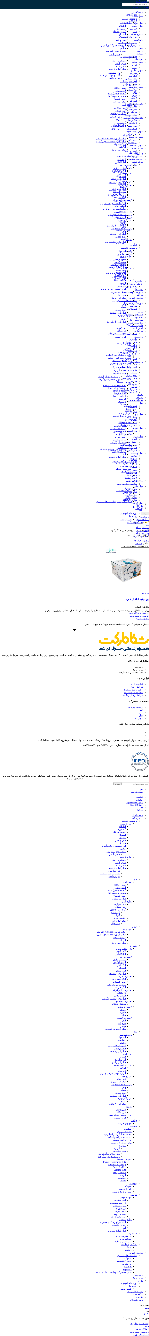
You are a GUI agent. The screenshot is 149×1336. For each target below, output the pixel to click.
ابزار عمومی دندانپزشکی (120, 333)
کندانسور (121, 254)
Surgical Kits (131, 15)
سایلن (134, 475)
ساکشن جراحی (130, 112)
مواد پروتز (138, 436)
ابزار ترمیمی (126, 248)
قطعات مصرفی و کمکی (120, 357)
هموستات (132, 309)
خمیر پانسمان (119, 99)
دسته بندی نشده (135, 159)
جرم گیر (122, 236)
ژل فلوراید (121, 434)
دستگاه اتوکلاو (119, 215)
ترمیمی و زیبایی (129, 19)
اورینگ (140, 51)
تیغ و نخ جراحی (130, 370)
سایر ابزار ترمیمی (117, 265)
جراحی (134, 339)
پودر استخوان (119, 373)
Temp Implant (119, 396)
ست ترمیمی (120, 262)
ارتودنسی (138, 40)
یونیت (134, 67)
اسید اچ (122, 34)
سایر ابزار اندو (119, 277)
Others (123, 404)
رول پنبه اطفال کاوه (137, 599)
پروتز (134, 131)
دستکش (133, 372)
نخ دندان (128, 496)
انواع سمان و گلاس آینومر (125, 461)
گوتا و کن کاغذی (118, 113)
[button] (139, 616)
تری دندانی (121, 295)
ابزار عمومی (120, 337)
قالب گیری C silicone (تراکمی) (111, 141)
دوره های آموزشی (128, 37)
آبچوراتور (133, 73)
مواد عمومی (137, 486)
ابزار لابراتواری (125, 315)
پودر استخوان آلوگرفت (109, 376)
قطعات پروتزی (124, 352)
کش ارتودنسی (125, 413)
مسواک (139, 397)
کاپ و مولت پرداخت (110, 75)
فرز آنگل (121, 330)
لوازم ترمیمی (125, 57)
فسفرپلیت (132, 128)
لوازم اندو (138, 336)
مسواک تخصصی (135, 400)
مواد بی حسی (119, 439)
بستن (146, 1308)
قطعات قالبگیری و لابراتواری (118, 355)
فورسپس (121, 286)
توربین (134, 95)
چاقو (123, 319)
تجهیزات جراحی (135, 103)
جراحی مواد (137, 148)
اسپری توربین (119, 426)
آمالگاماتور (132, 89)
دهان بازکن (120, 63)
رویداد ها (139, 289)
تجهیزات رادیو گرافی (133, 117)
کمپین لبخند (137, 328)
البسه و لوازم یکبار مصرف (113, 448)
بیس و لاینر (132, 469)
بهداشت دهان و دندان (127, 484)
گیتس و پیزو (131, 359)
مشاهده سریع (142, 618)
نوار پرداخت (114, 78)
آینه (135, 364)
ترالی (123, 227)
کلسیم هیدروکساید (128, 425)
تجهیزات (133, 152)
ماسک (140, 395)
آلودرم (117, 370)
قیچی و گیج (131, 334)
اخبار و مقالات (136, 34)
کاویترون (133, 98)
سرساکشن (132, 383)
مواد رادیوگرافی (118, 442)
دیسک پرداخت (119, 60)
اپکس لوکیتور (131, 78)
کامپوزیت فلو (136, 325)
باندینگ (134, 464)
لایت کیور (132, 101)
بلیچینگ (122, 42)
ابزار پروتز (127, 173)
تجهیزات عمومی (135, 137)
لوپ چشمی (131, 142)
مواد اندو (139, 414)
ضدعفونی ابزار (136, 320)
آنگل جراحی (131, 106)
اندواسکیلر (121, 179)
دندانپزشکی (137, 162)
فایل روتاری (131, 347)
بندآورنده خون (119, 431)
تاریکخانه (133, 123)
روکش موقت (130, 442)
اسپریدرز (121, 271)
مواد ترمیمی (137, 453)
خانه (146, 530)
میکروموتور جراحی (116, 194)
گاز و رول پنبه (130, 392)
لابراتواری (138, 331)
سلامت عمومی (135, 297)
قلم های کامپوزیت (117, 259)
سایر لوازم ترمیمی (117, 267)
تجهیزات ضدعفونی (123, 211)
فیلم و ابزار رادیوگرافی (126, 389)
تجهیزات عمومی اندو (133, 145)
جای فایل (115, 129)
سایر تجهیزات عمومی (127, 139)
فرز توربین (121, 328)
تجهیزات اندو (137, 70)
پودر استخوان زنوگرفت (109, 379)
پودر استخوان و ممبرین (126, 431)
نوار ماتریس (114, 72)
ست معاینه (120, 309)
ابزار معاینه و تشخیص (121, 300)
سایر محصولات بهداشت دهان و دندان (114, 501)
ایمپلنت (139, 53)
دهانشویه (139, 281)
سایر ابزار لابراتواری (116, 225)
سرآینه (140, 295)
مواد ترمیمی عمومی (116, 51)
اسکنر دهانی (131, 120)
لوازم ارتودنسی (130, 45)
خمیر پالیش (114, 54)
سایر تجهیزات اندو (128, 81)
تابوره (134, 65)
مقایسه (139, 1297)
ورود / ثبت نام (136, 1300)
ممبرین (122, 367)
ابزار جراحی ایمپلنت (122, 360)
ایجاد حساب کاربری (139, 1323)
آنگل (135, 92)
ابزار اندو (127, 268)
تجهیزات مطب (125, 218)
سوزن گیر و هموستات (132, 303)
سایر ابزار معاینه (118, 234)
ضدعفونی (138, 317)
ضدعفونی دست (135, 322)
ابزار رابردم (137, 26)
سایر (135, 411)
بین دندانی (138, 59)
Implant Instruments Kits (114, 385)
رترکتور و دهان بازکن (133, 284)
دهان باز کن (131, 286)
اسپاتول (122, 251)
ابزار (135, 164)
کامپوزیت (132, 478)
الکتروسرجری (119, 188)
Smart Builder (119, 390)
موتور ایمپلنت (130, 114)
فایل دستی (120, 110)
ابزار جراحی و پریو (123, 280)
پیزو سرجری (131, 109)
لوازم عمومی (136, 361)
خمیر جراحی (131, 150)
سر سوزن (132, 381)
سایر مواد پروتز (118, 149)
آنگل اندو (133, 76)
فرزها (129, 239)
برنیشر (122, 187)
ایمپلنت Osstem (124, 382)
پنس (123, 231)
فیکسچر (133, 20)
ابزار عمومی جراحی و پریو (113, 203)
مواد (141, 403)
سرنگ (134, 386)
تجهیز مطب (137, 62)
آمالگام (134, 456)
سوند (140, 311)
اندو (141, 48)
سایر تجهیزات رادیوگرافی (114, 209)
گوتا (118, 120)
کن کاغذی (132, 350)
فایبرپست (121, 66)
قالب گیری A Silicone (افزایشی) (110, 138)
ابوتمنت (122, 399)
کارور (129, 253)
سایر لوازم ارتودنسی (122, 416)
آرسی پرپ (132, 417)
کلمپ (134, 31)
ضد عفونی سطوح (134, 314)
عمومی (133, 28)
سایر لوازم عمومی (128, 378)
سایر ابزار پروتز (118, 298)
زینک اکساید (131, 408)
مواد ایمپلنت (137, 428)
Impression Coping (117, 388)
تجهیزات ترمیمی (135, 87)
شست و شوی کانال (116, 96)
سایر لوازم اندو (118, 125)
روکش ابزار (131, 375)
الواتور (123, 283)
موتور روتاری (119, 168)
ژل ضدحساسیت (118, 428)
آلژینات (134, 439)
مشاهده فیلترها (141, 540)
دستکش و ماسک (135, 156)
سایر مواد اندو (119, 101)
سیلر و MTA (120, 88)
